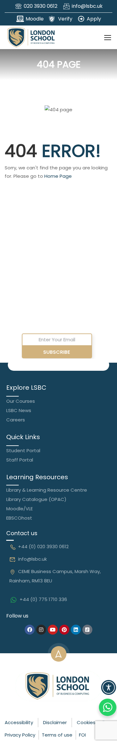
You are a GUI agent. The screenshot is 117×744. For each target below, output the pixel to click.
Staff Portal (19, 460)
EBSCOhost (19, 518)
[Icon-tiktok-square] (87, 630)
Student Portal (23, 450)
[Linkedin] (76, 630)
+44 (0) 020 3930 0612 (43, 546)
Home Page (58, 176)
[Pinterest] (64, 630)
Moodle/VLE (19, 508)
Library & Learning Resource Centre (46, 490)
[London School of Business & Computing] (58, 685)
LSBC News (18, 410)
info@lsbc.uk (32, 559)
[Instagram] (41, 630)
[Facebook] (30, 630)
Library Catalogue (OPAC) (36, 499)
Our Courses (20, 401)
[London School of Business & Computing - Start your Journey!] (31, 37)
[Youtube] (53, 630)
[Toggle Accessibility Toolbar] (108, 687)
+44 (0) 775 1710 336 (43, 599)
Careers (15, 419)
